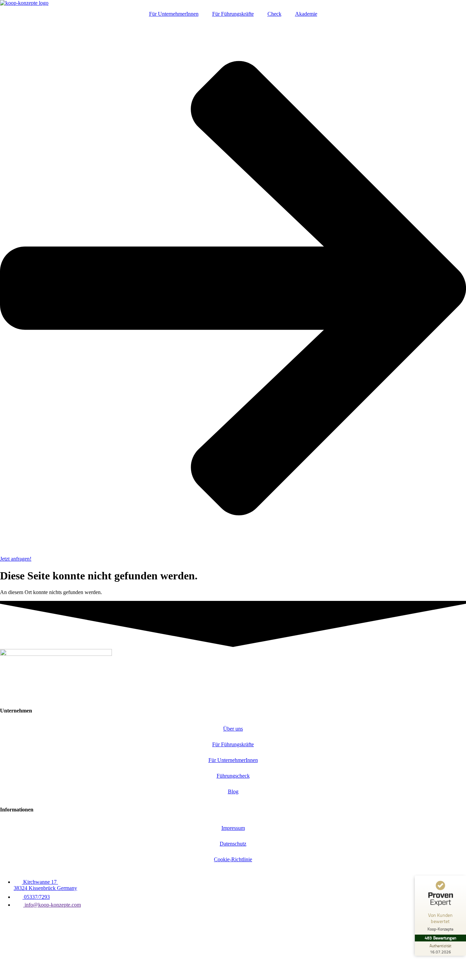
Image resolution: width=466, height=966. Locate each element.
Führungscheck (233, 776)
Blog (233, 791)
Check (274, 14)
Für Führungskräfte (233, 14)
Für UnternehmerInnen (174, 14)
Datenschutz (233, 844)
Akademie (306, 14)
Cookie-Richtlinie (233, 859)
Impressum (233, 828)
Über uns (233, 729)
